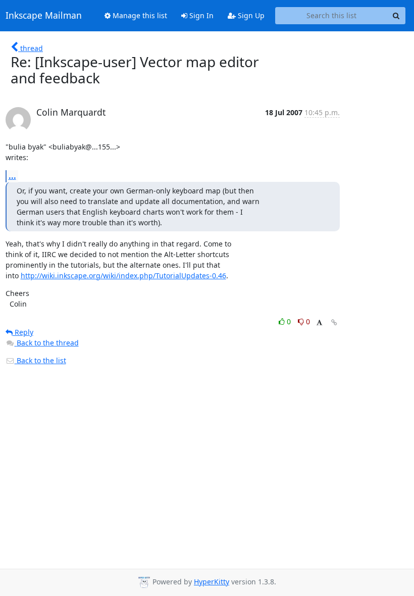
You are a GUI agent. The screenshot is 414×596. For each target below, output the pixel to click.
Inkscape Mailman (44, 16)
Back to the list (40, 360)
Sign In (200, 15)
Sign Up (250, 15)
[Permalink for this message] (334, 322)
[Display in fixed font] (319, 323)
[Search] (396, 15)
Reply (23, 332)
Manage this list (139, 15)
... (12, 175)
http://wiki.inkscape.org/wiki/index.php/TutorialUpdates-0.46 (123, 275)
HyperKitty (211, 581)
